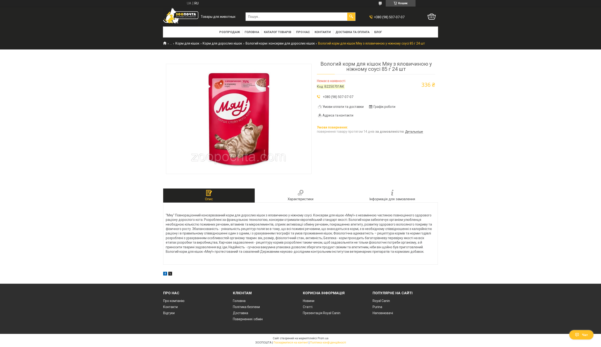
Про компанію (174, 301)
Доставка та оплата (352, 32)
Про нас (303, 32)
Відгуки (169, 313)
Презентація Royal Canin (321, 313)
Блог (378, 32)
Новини (308, 301)
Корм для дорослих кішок (222, 43)
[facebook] (165, 274)
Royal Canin (381, 301)
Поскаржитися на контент (291, 342)
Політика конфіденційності (328, 342)
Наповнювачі (383, 313)
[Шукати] (351, 17)
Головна (252, 32)
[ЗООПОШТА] (180, 17)
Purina (377, 307)
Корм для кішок (187, 43)
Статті (307, 307)
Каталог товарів (277, 32)
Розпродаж (229, 32)
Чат (585, 335)
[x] (170, 274)
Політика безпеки (246, 307)
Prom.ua (323, 338)
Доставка (240, 313)
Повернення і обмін (248, 319)
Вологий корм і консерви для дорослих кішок (280, 43)
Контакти (323, 32)
